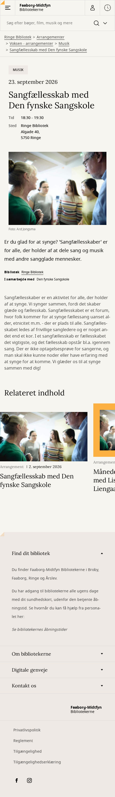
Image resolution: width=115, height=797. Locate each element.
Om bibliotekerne (31, 654)
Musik (64, 44)
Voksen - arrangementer (31, 44)
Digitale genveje (30, 670)
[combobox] (57, 23)
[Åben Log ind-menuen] (92, 7)
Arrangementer (50, 37)
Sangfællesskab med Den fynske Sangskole (48, 50)
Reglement (23, 741)
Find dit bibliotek (31, 553)
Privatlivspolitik (26, 730)
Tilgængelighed (27, 751)
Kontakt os (24, 686)
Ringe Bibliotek (17, 37)
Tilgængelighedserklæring (37, 762)
